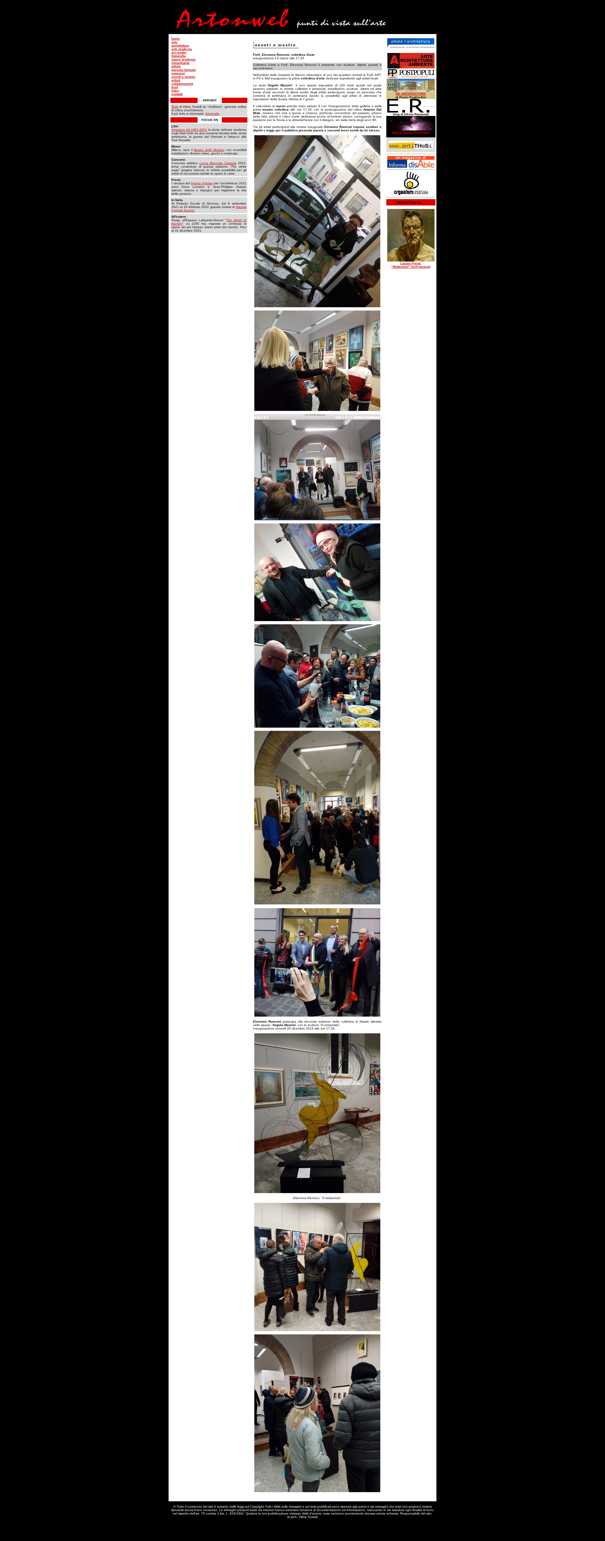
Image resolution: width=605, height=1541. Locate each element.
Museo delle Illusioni (209, 150)
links (175, 90)
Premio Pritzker (202, 183)
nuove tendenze (183, 59)
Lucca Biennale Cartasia (217, 163)
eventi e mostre (183, 76)
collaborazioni (182, 83)
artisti (175, 80)
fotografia (178, 56)
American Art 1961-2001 (189, 129)
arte (174, 42)
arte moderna (181, 49)
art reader (179, 52)
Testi (174, 106)
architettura (180, 45)
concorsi (178, 73)
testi (174, 87)
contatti (177, 94)
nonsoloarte (180, 63)
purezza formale (183, 70)
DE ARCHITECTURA (411, 93)
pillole (176, 66)
